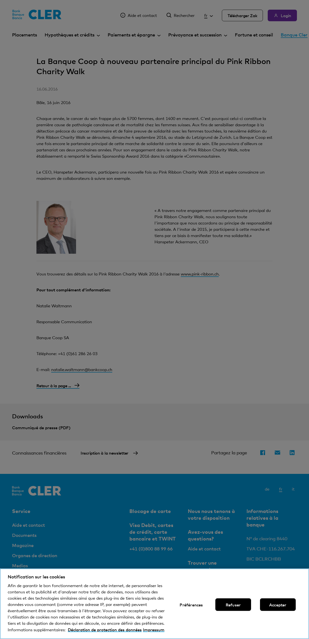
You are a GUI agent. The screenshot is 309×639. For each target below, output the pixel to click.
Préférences (191, 604)
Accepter (277, 604)
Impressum (153, 629)
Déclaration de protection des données (105, 629)
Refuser (233, 604)
